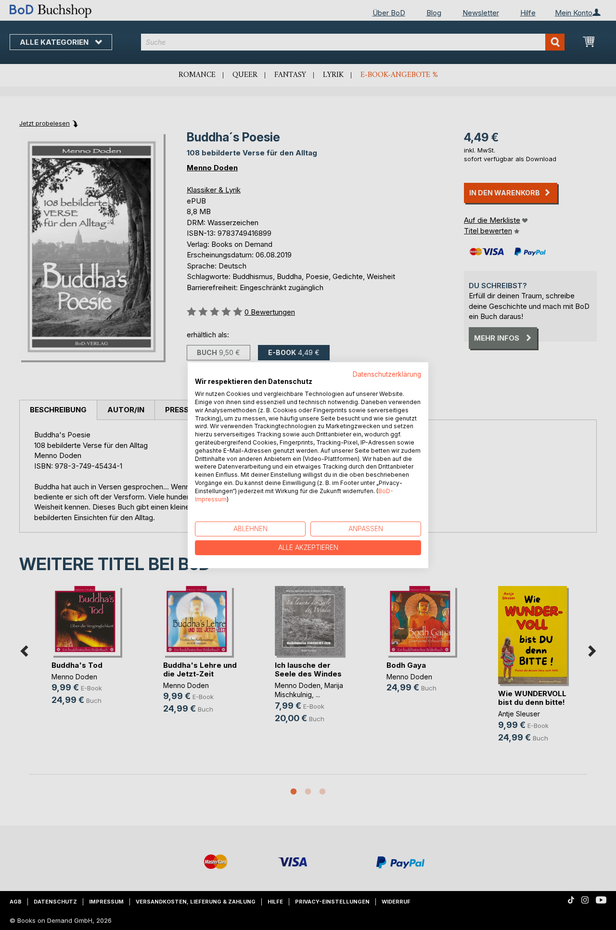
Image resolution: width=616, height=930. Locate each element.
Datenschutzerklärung (387, 374)
